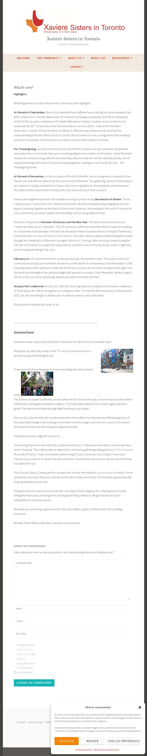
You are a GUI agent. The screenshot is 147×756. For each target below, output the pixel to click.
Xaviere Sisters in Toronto (73, 39)
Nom (19, 608)
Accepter (67, 741)
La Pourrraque (122, 449)
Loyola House (104, 472)
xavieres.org (35, 722)
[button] (140, 707)
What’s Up (98, 58)
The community (48, 58)
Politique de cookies (83, 749)
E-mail (20, 621)
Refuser (92, 741)
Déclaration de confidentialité (106, 749)
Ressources (121, 58)
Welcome (23, 58)
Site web (21, 633)
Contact (76, 66)
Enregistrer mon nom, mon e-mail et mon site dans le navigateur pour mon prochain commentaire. (26, 658)
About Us (75, 58)
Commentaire (24, 564)
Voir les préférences (124, 741)
